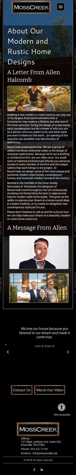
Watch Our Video (49, 390)
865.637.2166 (39, 449)
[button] (60, 6)
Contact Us (22, 390)
